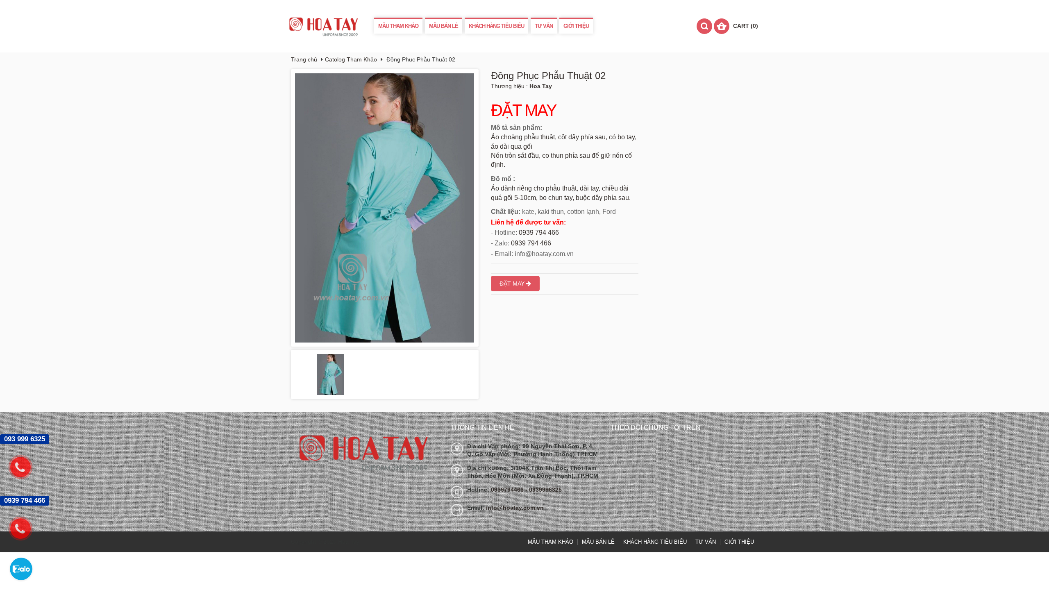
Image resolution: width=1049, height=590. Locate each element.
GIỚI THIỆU (576, 26)
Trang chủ (304, 59)
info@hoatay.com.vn (515, 507)
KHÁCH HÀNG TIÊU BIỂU (496, 26)
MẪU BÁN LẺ (443, 26)
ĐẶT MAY (523, 110)
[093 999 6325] (24, 467)
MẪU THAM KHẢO (398, 26)
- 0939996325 (543, 489)
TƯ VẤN (544, 26)
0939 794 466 (539, 232)
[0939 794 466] (24, 528)
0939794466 (508, 489)
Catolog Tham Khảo (351, 59)
